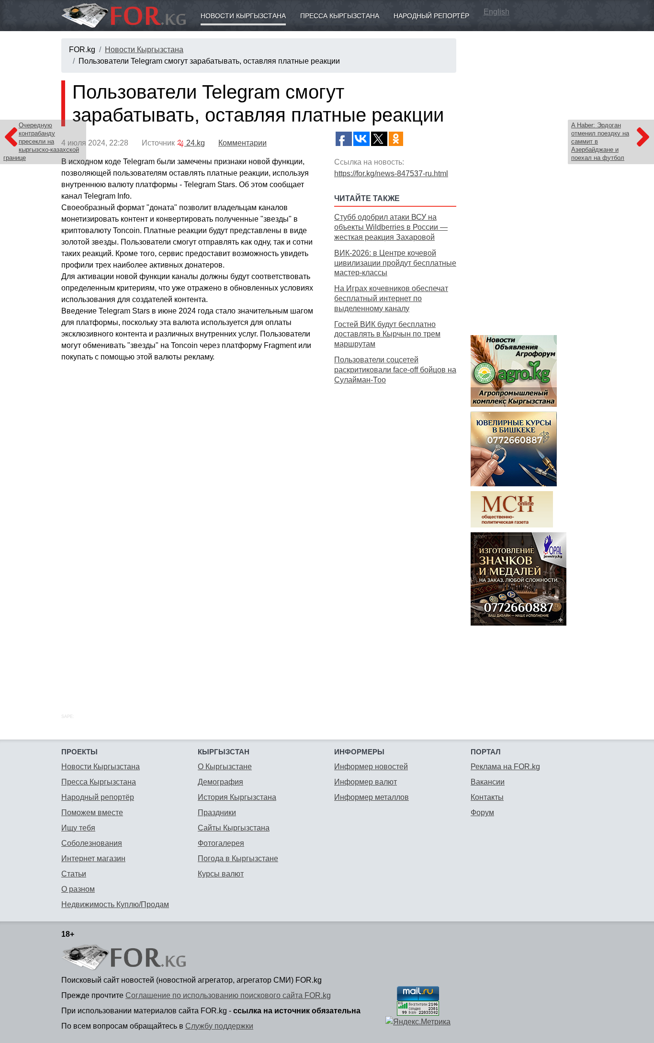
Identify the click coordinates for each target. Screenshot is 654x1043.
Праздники (217, 812)
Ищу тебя (78, 828)
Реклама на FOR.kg (505, 767)
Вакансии (488, 782)
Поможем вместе (92, 812)
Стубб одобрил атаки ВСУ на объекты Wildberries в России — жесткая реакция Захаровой (391, 227)
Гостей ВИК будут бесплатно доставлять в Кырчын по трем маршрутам (387, 334)
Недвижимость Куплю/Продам (115, 904)
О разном (78, 889)
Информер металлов (371, 797)
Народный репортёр (431, 16)
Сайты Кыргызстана (234, 828)
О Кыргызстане (225, 767)
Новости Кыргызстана (243, 16)
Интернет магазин (93, 858)
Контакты (487, 797)
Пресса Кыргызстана (339, 16)
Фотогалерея (221, 843)
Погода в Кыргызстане (238, 858)
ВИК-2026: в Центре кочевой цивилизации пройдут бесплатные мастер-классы (395, 263)
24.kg (194, 143)
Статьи (73, 874)
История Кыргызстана (237, 797)
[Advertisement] (395, 538)
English (496, 12)
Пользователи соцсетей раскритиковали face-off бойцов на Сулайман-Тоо (395, 370)
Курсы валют (221, 874)
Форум (482, 812)
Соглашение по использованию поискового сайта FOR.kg (228, 995)
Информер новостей (371, 767)
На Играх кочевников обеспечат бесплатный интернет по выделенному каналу (391, 298)
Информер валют (365, 782)
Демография (220, 782)
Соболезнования (91, 843)
